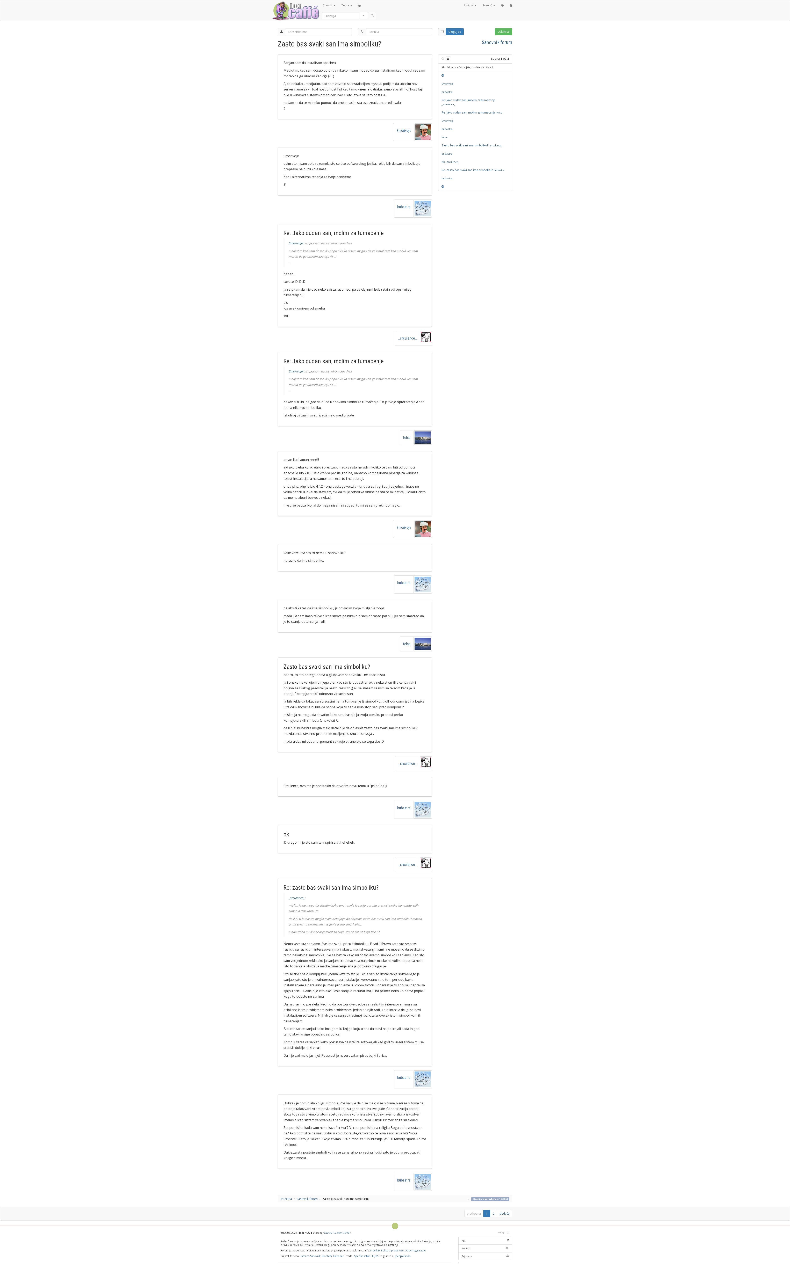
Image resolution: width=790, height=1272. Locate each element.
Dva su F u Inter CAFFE (337, 1233)
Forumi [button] (328, 5)
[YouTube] (511, 5)
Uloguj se (454, 32)
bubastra (403, 207)
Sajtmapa (467, 1256)
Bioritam (327, 1256)
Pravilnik (375, 1250)
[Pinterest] (502, 5)
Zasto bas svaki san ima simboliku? (471, 145)
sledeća (505, 1213)
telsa (406, 437)
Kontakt (466, 1248)
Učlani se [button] (504, 32)
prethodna (474, 1213)
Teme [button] (345, 5)
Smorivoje (403, 130)
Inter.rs (305, 1256)
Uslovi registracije (415, 1250)
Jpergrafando (403, 1256)
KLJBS (375, 1256)
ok (450, 162)
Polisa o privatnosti (392, 1250)
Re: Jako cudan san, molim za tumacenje (468, 102)
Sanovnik (315, 1256)
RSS (464, 1240)
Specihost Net (362, 1256)
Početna (286, 1199)
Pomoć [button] (487, 5)
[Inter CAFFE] (296, 11)
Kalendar (338, 1256)
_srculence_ (407, 338)
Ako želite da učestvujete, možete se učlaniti (467, 67)
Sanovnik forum (497, 42)
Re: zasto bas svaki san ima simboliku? (472, 170)
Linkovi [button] (469, 5)
